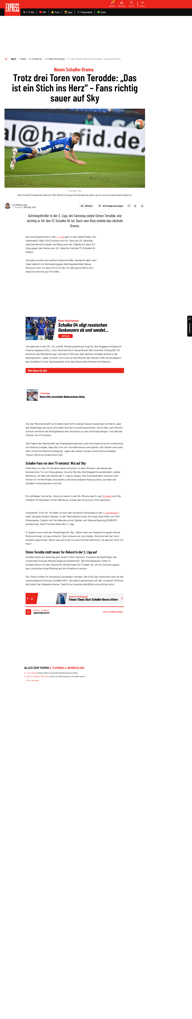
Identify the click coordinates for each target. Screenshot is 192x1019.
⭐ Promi (55, 12)
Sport (13, 59)
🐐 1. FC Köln (28, 12)
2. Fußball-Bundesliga (55, 59)
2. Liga (60, 236)
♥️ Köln (42, 12)
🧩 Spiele (101, 12)
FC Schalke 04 (35, 59)
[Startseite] (6, 59)
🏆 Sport (68, 12)
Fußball (22, 59)
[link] (12, 8)
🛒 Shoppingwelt (84, 12)
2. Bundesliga (110, 512)
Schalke (107, 496)
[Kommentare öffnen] (129, 206)
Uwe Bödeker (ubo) (19, 204)
